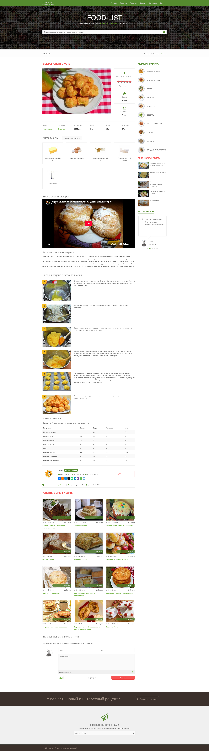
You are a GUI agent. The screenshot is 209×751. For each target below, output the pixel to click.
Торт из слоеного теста (51, 593)
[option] (152, 231)
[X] (68, 478)
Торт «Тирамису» (81, 525)
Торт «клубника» (112, 627)
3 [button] (152, 248)
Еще (162, 3)
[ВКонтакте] (59, 478)
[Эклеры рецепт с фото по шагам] (76, 91)
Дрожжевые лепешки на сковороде (119, 593)
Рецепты (114, 3)
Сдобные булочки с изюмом (117, 559)
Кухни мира (153, 3)
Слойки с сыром (80, 559)
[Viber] (78, 478)
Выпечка (61, 129)
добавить (61, 485)
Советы (142, 3)
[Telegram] (84, 478)
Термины (133, 3)
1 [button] (147, 248)
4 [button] (154, 248)
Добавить (123, 678)
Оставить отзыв (126, 474)
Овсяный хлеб (48, 559)
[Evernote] (72, 478)
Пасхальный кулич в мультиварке (119, 525)
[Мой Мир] (65, 478)
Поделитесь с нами (148, 698)
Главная (147, 54)
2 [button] (150, 248)
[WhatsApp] (81, 478)
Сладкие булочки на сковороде (54, 627)
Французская (47, 129)
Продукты (123, 3)
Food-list (48, 3)
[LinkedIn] (75, 478)
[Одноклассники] (62, 478)
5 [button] (157, 248)
